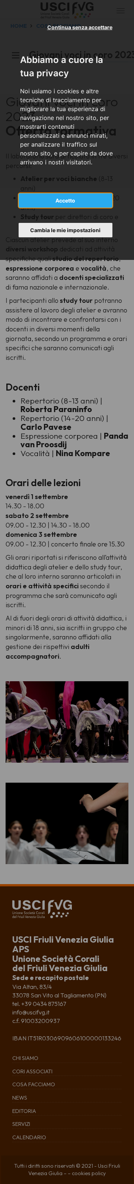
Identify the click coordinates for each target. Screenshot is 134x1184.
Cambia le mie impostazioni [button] (65, 230)
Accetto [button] (65, 200)
